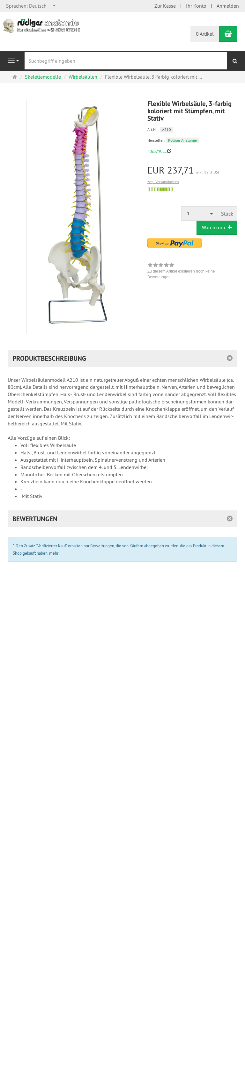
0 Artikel (205, 34)
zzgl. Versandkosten (163, 181)
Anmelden (228, 6)
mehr (53, 553)
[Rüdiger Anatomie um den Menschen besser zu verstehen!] (43, 25)
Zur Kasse (165, 6)
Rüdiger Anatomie (182, 140)
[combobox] (31, 6)
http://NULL (156, 151)
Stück (227, 213)
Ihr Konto (196, 6)
